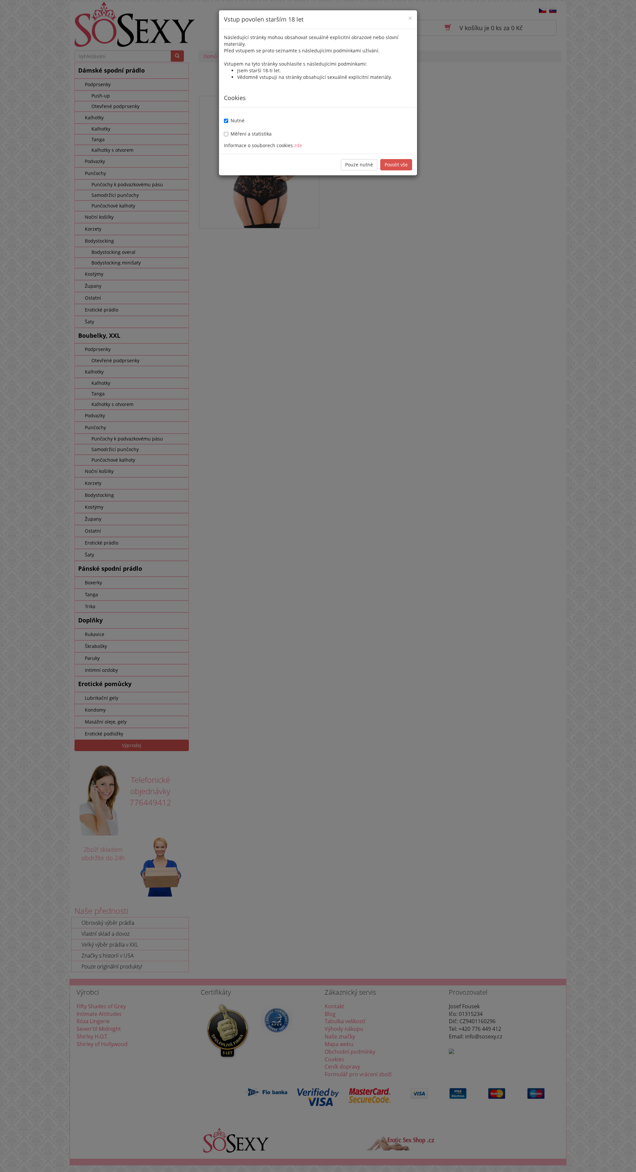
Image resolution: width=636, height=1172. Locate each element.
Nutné (237, 120)
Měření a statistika (251, 134)
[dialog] (318, 586)
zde (298, 145)
